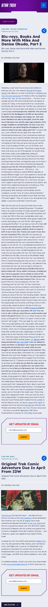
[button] (8, 5)
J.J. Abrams (35, 339)
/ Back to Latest (8, 21)
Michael (29, 91)
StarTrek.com (29, 405)
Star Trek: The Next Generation (14, 29)
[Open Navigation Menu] (44, 5)
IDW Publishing (26, 518)
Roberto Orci (41, 541)
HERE (40, 403)
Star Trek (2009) (7, 456)
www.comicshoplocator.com (17, 564)
